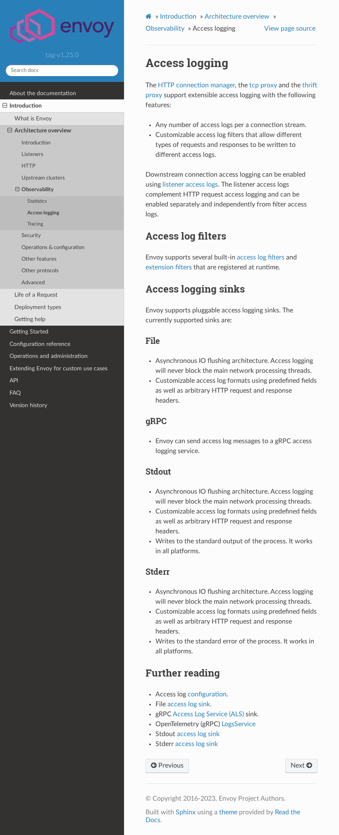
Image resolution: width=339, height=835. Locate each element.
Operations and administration (49, 356)
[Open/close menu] (4, 106)
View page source (289, 28)
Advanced (33, 283)
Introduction (26, 106)
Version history (28, 405)
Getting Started (29, 332)
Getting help (29, 319)
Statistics (37, 201)
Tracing (35, 224)
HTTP (28, 166)
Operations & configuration (52, 247)
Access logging (43, 213)
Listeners (32, 154)
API (14, 380)
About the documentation (43, 93)
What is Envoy (33, 118)
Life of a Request (35, 295)
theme (228, 812)
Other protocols (40, 271)
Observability (37, 189)
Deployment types (37, 307)
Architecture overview (42, 130)
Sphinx (186, 812)
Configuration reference (40, 344)
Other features (39, 259)
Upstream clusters (43, 178)
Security (31, 235)
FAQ (15, 393)
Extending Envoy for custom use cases (58, 368)
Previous (170, 765)
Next (298, 765)
